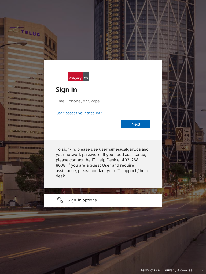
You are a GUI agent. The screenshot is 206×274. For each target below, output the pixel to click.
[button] (103, 200)
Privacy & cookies (178, 270)
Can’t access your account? (79, 113)
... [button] (200, 269)
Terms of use (150, 270)
